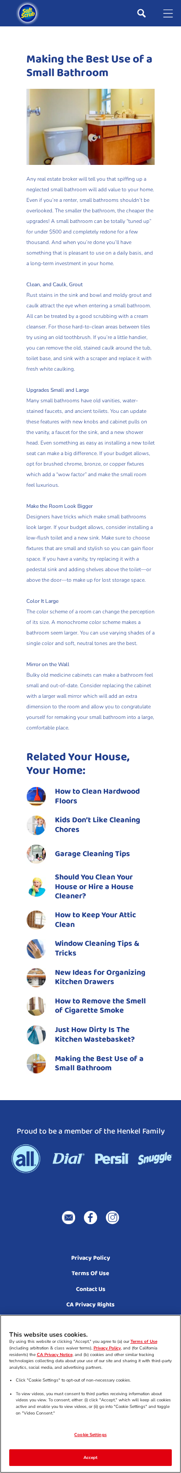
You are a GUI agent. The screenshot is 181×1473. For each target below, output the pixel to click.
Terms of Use (143, 1341)
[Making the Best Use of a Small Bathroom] (90, 1063)
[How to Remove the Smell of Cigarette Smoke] (90, 1006)
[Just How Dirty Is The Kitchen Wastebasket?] (90, 1035)
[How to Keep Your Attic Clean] (90, 920)
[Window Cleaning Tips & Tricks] (90, 949)
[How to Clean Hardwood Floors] (90, 796)
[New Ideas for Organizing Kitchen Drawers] (90, 978)
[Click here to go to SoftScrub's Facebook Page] (90, 1217)
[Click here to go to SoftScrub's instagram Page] (112, 1217)
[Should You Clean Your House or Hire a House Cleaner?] (90, 887)
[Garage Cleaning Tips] (90, 854)
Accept (90, 1457)
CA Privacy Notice (54, 1354)
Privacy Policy (107, 1348)
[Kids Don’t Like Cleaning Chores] (90, 825)
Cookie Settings (90, 1434)
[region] (90, 1394)
